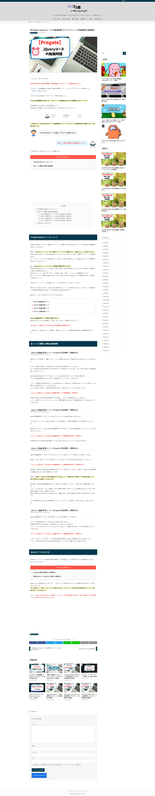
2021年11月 (106, 303)
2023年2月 (106, 252)
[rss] (123, 1)
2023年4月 (106, 246)
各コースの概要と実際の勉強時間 (47, 211)
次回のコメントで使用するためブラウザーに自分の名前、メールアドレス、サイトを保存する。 (57, 764)
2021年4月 (106, 327)
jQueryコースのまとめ (44, 223)
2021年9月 (106, 310)
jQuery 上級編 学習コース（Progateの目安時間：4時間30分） (56, 220)
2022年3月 (106, 290)
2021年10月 (106, 306)
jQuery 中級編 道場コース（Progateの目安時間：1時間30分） (56, 218)
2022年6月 (106, 279)
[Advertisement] (63, 185)
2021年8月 (106, 313)
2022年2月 (106, 293)
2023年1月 (106, 256)
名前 (33, 746)
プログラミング (34, 32)
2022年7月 (106, 276)
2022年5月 (106, 283)
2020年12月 (106, 340)
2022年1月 (106, 296)
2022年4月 (106, 286)
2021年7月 (106, 316)
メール (34, 752)
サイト (33, 758)
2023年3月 (106, 249)
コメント (35, 724)
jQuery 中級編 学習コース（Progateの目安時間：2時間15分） (56, 216)
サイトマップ (83, 791)
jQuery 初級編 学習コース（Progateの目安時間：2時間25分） (56, 214)
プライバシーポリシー (73, 791)
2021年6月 (106, 320)
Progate (34, 91)
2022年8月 (106, 273)
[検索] (125, 1)
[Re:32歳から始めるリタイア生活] (77, 8)
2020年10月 (106, 347)
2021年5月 (106, 323)
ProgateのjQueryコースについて (47, 209)
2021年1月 (106, 337)
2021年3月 (106, 330)
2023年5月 (106, 242)
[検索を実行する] (124, 53)
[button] (37, 642)
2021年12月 (106, 300)
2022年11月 (106, 263)
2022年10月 (106, 266)
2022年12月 (106, 259)
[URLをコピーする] (88, 642)
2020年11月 (106, 343)
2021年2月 (106, 333)
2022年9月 (106, 269)
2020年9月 (106, 350)
